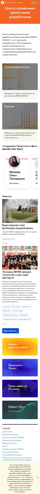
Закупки (4, 446)
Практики (9, 106)
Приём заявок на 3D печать (17, 387)
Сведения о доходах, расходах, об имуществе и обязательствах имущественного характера (17, 459)
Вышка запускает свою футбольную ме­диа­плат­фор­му (17, 227)
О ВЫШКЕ (6, 428)
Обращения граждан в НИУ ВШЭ (13, 449)
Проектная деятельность (17, 66)
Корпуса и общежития (9, 443)
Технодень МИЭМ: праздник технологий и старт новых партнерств (16, 274)
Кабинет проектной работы (18, 345)
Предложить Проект (15, 366)
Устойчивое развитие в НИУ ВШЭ (13, 437)
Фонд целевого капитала (10, 452)
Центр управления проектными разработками (20, 12)
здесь (14, 475)
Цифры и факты (7, 431)
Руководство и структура (10, 434)
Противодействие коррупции (12, 455)
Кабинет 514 (15, 406)
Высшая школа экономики (13, 2)
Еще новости (10, 330)
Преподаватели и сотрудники (11, 440)
